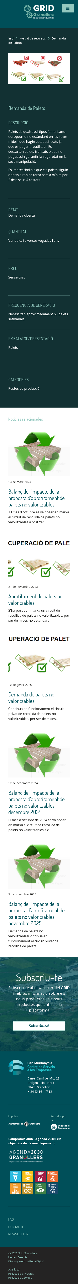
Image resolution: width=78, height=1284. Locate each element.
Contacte (16, 1227)
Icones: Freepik (17, 1257)
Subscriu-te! (39, 1026)
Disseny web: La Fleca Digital (26, 1261)
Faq (11, 1219)
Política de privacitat (20, 1273)
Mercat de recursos (33, 38)
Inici (11, 38)
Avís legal (14, 1269)
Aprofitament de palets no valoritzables (35, 599)
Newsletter (18, 1234)
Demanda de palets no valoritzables (31, 697)
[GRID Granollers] (39, 18)
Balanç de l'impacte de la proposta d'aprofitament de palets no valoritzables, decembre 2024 (36, 802)
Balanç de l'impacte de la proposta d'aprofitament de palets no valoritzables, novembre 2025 (36, 913)
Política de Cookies (20, 1277)
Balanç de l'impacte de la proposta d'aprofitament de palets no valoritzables (36, 498)
